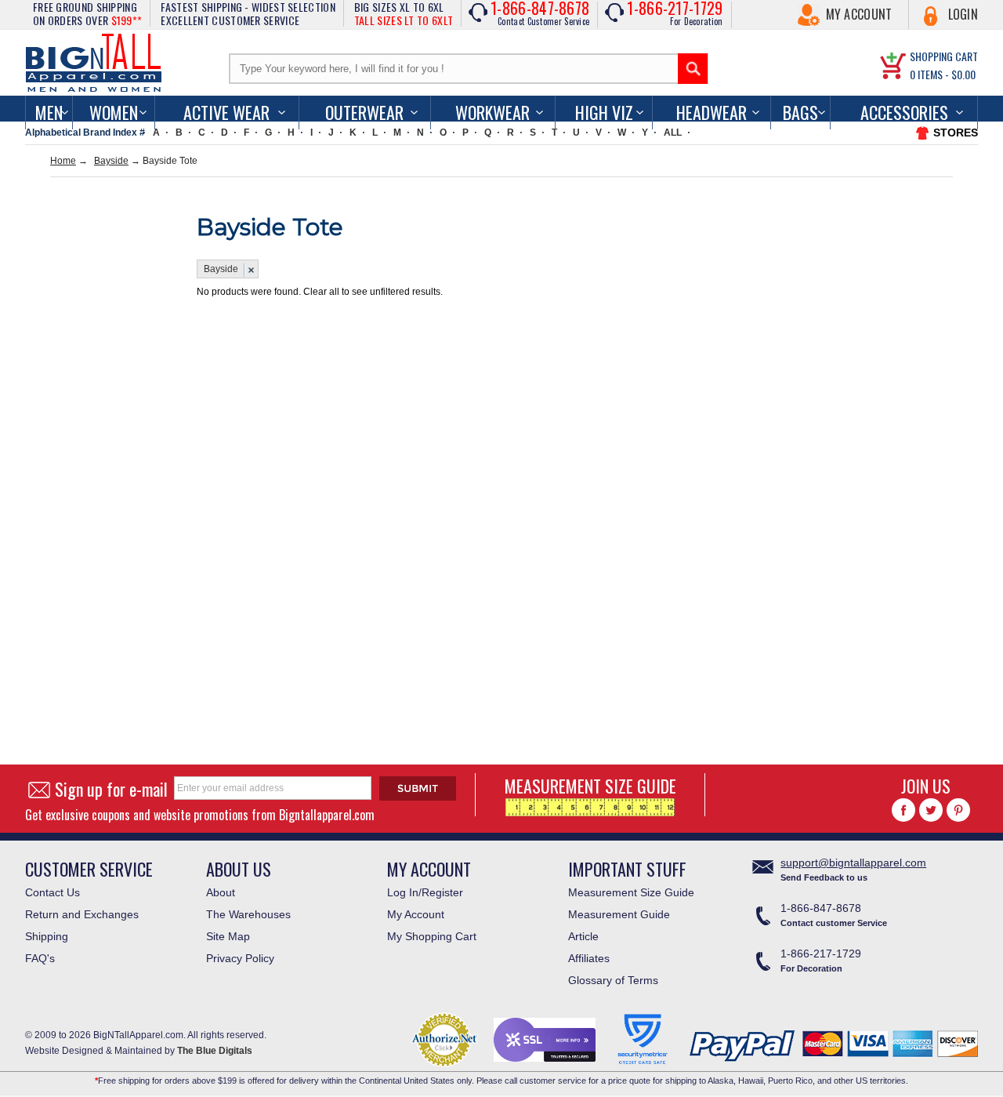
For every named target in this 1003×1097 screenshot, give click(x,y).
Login (963, 14)
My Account (859, 14)
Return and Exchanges (82, 914)
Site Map (228, 936)
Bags (800, 112)
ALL (673, 132)
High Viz (604, 112)
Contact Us (52, 892)
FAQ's (40, 958)
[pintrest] (958, 810)
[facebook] (903, 810)
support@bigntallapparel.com (853, 862)
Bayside (111, 160)
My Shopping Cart (431, 936)
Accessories (904, 112)
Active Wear (226, 112)
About (220, 892)
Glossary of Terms (613, 980)
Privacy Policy (240, 958)
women (113, 112)
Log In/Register (425, 892)
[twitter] (931, 810)
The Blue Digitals (214, 1050)
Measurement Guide (619, 914)
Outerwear (364, 112)
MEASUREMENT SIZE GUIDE (590, 785)
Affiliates (589, 958)
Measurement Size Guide (631, 892)
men (49, 112)
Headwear (711, 112)
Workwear (492, 112)
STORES (955, 132)
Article (583, 936)
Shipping (46, 936)
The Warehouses (248, 914)
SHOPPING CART (944, 56)
